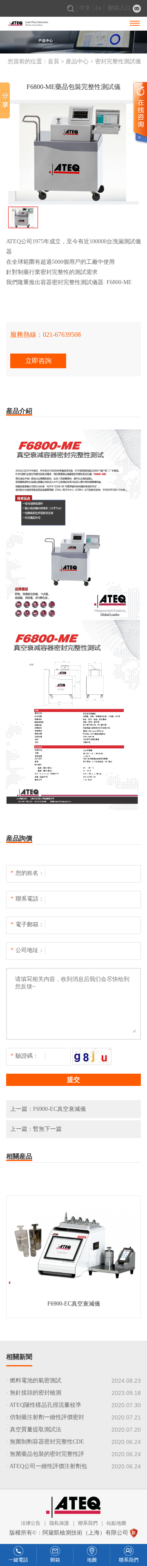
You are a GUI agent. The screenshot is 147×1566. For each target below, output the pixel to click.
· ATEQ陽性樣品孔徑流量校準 (43, 1405)
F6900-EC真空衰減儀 (59, 1109)
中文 (85, 8)
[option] (73, 152)
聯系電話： (27, 899)
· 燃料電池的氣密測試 (33, 1380)
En (98, 8)
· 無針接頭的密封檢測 (33, 1393)
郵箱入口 (119, 8)
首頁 (53, 61)
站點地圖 (116, 1523)
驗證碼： (24, 1056)
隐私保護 (59, 1523)
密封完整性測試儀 (118, 61)
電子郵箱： (27, 924)
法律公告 (30, 1523)
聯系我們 (88, 1523)
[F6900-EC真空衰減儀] (73, 1313)
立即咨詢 (38, 360)
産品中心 (77, 61)
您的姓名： (27, 873)
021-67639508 (62, 334)
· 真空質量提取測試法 (33, 1429)
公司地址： (27, 950)
